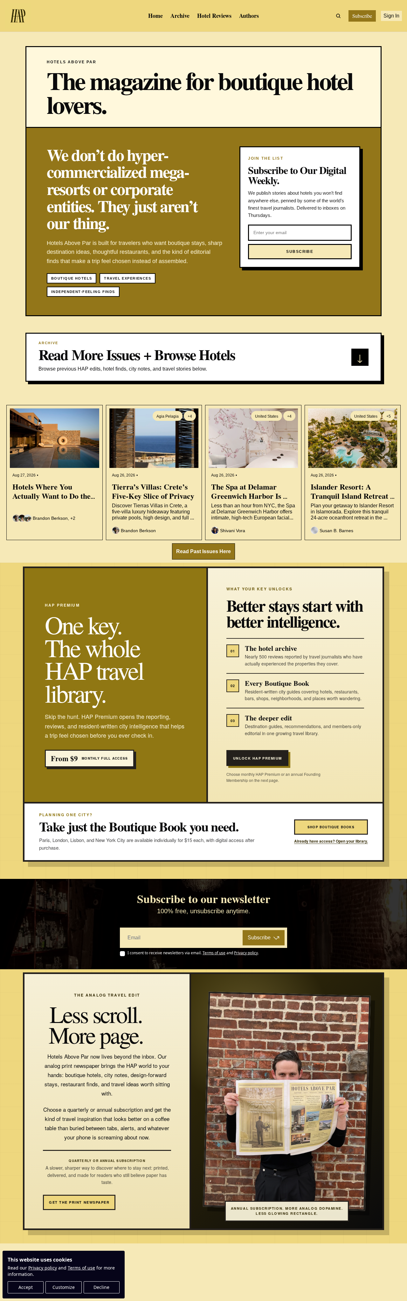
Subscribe (259, 937)
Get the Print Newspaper (79, 1202)
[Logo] (18, 16)
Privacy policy (42, 1268)
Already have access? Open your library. (331, 841)
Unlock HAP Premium (257, 758)
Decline (101, 1287)
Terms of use (81, 1268)
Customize (63, 1287)
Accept (25, 1287)
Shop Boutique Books (331, 827)
